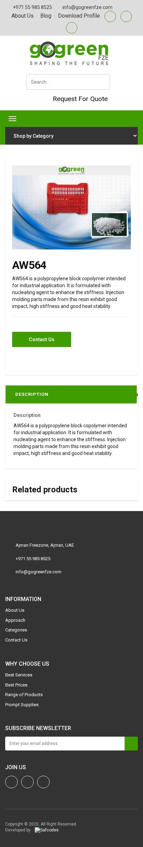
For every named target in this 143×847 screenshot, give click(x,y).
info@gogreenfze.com (87, 7)
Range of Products (24, 694)
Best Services (18, 674)
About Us (22, 15)
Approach (15, 620)
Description (32, 394)
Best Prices (16, 684)
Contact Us (41, 339)
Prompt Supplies (22, 704)
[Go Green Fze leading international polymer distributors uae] (71, 53)
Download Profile (79, 15)
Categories (16, 629)
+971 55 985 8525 (32, 7)
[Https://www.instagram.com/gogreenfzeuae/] (11, 782)
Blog (45, 15)
